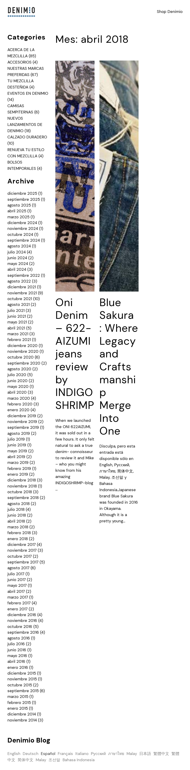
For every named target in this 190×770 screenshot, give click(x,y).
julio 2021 (16, 310)
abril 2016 (16, 661)
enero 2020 (18, 409)
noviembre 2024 (22, 228)
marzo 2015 (17, 696)
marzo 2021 (17, 333)
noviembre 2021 (22, 292)
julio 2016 (16, 643)
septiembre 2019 (23, 427)
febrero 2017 (19, 603)
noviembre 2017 (22, 550)
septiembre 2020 (23, 363)
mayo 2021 (17, 322)
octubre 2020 (20, 357)
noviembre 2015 (22, 679)
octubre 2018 (19, 491)
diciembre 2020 (22, 345)
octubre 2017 (19, 556)
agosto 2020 (19, 368)
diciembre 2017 (21, 544)
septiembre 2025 (23, 199)
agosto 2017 (18, 567)
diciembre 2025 (22, 193)
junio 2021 (16, 316)
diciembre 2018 (21, 480)
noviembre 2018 (22, 486)
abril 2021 (16, 328)
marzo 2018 (17, 527)
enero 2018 (17, 538)
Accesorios (19, 62)
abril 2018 (16, 521)
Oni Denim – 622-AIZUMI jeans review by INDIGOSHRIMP (74, 354)
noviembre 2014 (22, 720)
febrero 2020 (19, 404)
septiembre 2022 (23, 275)
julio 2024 (16, 252)
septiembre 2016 (23, 632)
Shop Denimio (170, 11)
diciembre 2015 (21, 673)
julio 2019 (16, 439)
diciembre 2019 (21, 415)
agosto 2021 (18, 304)
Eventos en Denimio (27, 93)
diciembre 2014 (21, 714)
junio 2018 (16, 515)
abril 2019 (16, 456)
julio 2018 (16, 509)
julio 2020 (16, 374)
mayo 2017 (17, 585)
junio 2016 (16, 649)
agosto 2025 (19, 205)
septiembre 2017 (22, 562)
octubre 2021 (19, 298)
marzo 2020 (18, 398)
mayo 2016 (17, 655)
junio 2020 (17, 380)
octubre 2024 (20, 234)
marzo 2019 (17, 462)
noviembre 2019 (22, 421)
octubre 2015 (19, 685)
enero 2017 (17, 609)
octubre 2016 (19, 626)
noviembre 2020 (22, 351)
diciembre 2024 (22, 222)
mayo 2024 (17, 263)
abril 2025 (16, 210)
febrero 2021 (19, 339)
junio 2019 (16, 444)
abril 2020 (17, 392)
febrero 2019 (19, 468)
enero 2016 (17, 667)
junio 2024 (17, 257)
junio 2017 (16, 579)
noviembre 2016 (22, 620)
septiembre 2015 (23, 690)
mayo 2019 (17, 450)
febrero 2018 (19, 532)
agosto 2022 (19, 281)
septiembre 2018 (23, 497)
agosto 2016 (18, 638)
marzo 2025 (18, 216)
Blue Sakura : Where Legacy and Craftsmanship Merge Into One (118, 367)
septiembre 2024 (23, 240)
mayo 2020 (17, 386)
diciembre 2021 (21, 286)
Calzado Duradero (27, 137)
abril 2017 (16, 591)
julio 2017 (15, 573)
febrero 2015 (19, 702)
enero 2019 (17, 474)
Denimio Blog (28, 740)
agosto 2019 (18, 433)
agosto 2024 (19, 246)
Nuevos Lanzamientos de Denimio (24, 124)
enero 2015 (17, 708)
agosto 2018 (18, 503)
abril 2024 (16, 269)
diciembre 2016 (21, 614)
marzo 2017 (17, 597)
